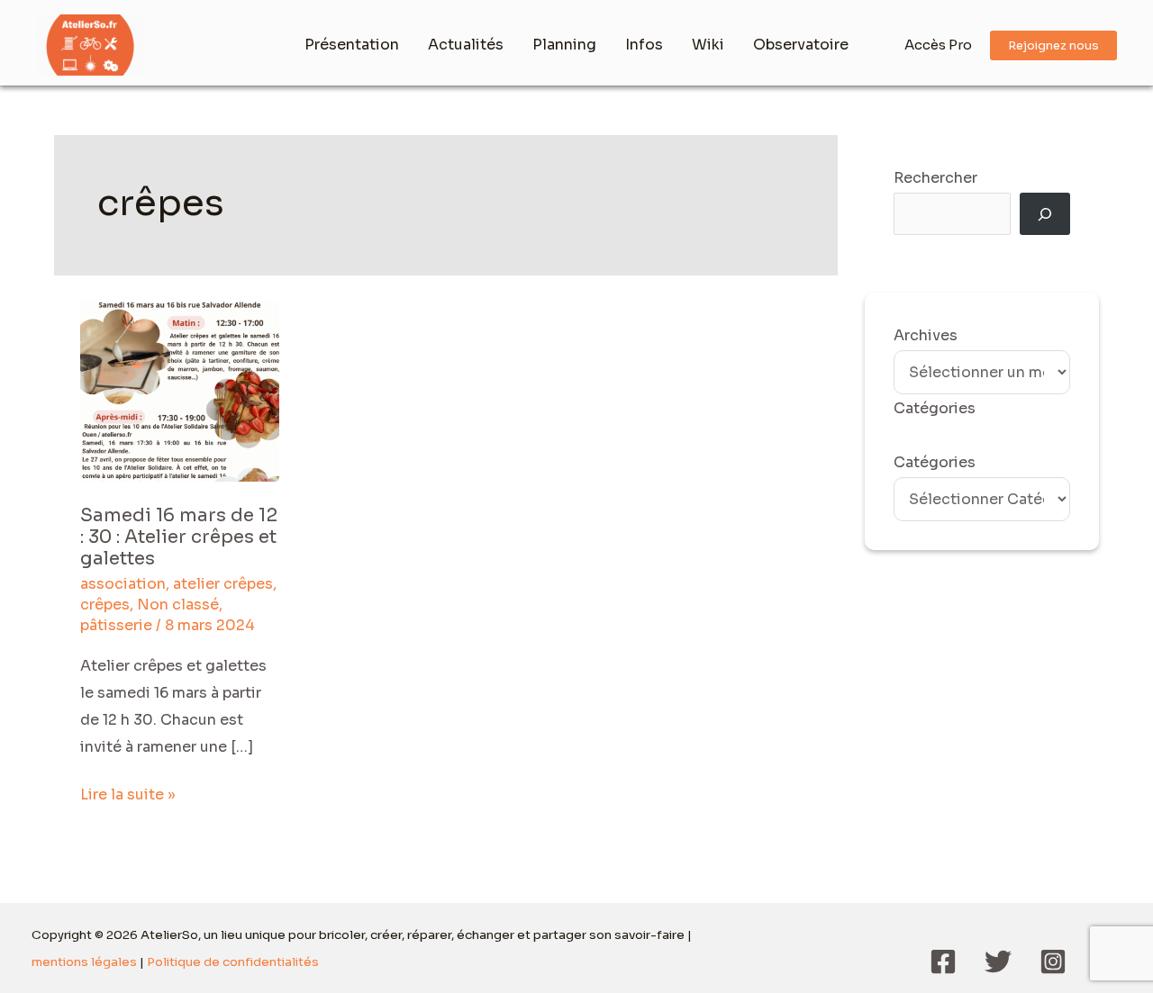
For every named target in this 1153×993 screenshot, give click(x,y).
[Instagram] (1053, 961)
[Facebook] (943, 961)
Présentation (351, 44)
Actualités (466, 44)
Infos (644, 44)
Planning (564, 44)
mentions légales (84, 962)
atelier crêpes (223, 583)
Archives (926, 335)
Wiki (708, 44)
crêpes (105, 604)
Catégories (935, 462)
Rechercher (935, 177)
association (123, 583)
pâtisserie (116, 625)
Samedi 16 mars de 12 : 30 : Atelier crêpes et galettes (178, 537)
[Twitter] (998, 961)
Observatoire (801, 44)
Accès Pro (938, 44)
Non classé (178, 604)
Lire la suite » (128, 792)
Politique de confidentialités (233, 962)
